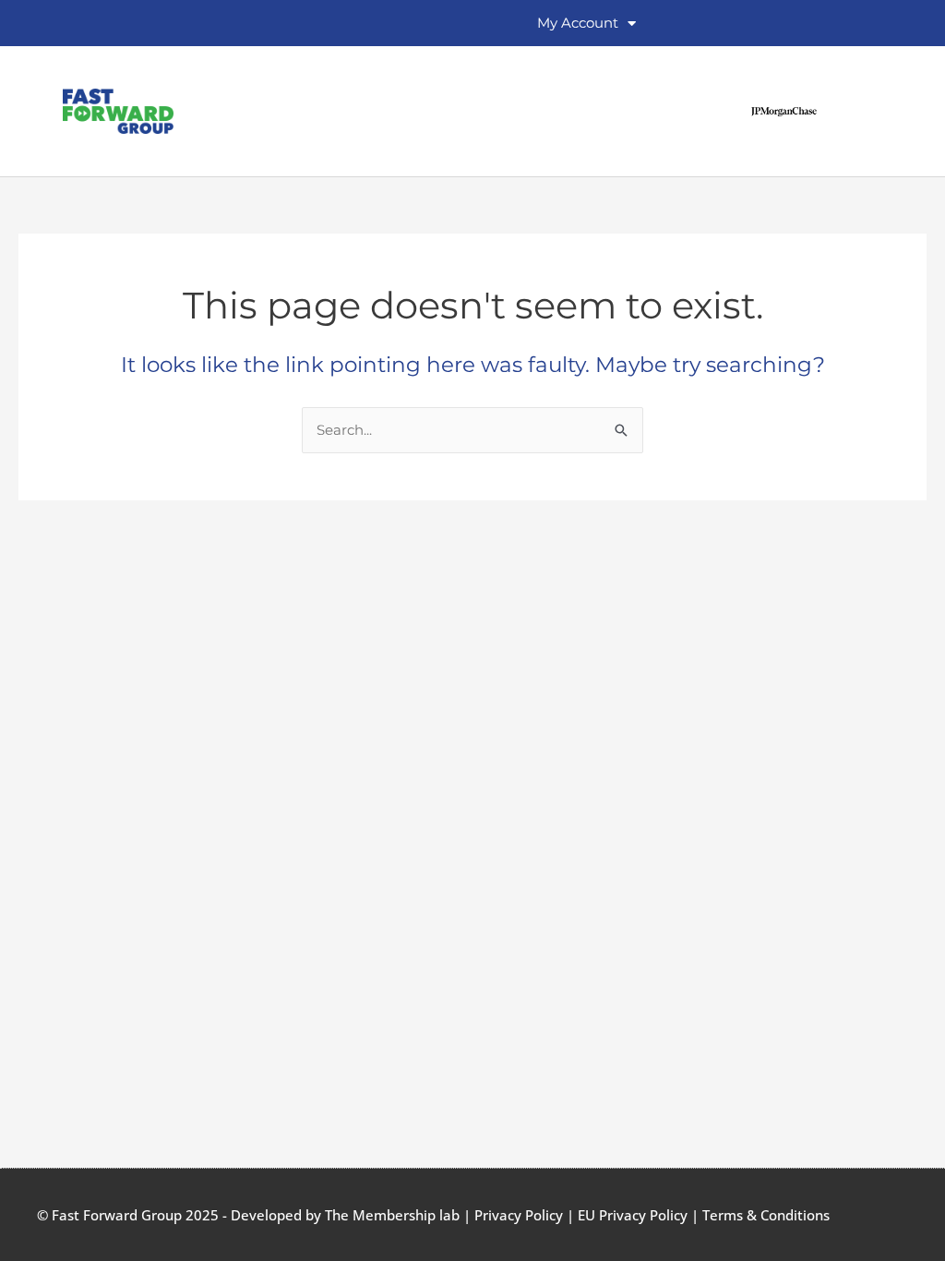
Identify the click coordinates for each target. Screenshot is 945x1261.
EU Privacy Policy (633, 1215)
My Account (577, 22)
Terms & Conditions (766, 1215)
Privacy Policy (518, 1215)
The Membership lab (392, 1215)
